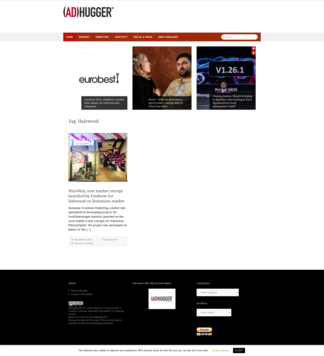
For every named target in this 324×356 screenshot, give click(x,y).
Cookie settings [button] (220, 350)
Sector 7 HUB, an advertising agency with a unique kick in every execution (165, 103)
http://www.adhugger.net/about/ (97, 323)
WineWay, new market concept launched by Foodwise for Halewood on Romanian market (96, 196)
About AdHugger (168, 36)
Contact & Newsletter (82, 294)
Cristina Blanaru (109, 239)
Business (84, 36)
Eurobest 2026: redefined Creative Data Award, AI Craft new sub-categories (104, 103)
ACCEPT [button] (239, 350)
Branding (79, 243)
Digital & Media (142, 36)
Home (69, 36)
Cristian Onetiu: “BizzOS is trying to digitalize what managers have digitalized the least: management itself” (232, 101)
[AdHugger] (88, 12)
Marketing (102, 36)
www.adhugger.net (97, 317)
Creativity (121, 36)
